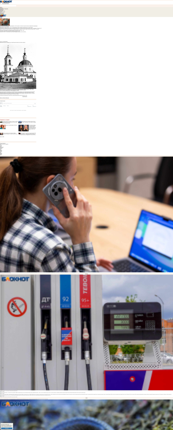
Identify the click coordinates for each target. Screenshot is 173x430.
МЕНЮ (1, 7)
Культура (1, 41)
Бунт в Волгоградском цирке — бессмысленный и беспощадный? (8, 392)
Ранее (8, 105)
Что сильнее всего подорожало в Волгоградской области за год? (119, 394)
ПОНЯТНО (7, 428)
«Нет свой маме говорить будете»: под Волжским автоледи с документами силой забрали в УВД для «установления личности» (15, 394)
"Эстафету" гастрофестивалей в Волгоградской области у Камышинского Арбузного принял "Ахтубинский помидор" (98, 394)
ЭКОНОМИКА (2, 13)
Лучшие (4, 105)
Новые (1, 105)
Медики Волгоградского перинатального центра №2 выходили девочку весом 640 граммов (74, 394)
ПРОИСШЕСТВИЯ (2, 11)
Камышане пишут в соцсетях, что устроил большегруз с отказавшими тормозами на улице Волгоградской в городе (56, 392)
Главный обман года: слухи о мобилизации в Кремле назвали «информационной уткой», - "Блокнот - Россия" (31, 392)
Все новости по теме (3, 26)
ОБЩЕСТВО (1, 9)
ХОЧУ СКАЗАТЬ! (2, 12)
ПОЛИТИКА (1, 10)
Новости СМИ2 (2, 136)
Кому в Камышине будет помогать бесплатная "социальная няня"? (78, 392)
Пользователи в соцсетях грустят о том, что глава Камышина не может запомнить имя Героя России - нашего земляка (16, 27)
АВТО (4, 15)
